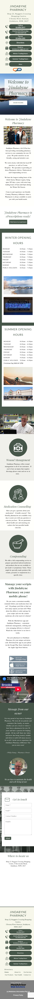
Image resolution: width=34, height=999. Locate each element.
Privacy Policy (18, 995)
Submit (8, 838)
